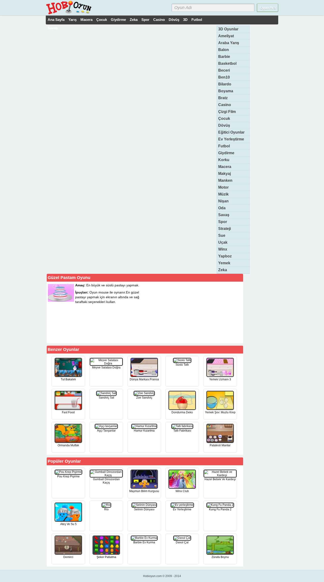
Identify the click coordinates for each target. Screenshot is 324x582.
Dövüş (174, 20)
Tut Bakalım (68, 379)
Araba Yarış (228, 43)
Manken (225, 180)
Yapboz (225, 256)
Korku (223, 160)
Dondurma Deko (182, 412)
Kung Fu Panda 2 (220, 509)
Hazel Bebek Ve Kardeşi (220, 479)
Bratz (223, 98)
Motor (223, 187)
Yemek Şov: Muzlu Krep (220, 412)
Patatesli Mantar (220, 445)
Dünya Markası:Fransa (144, 379)
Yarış (72, 20)
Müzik (223, 194)
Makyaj (224, 174)
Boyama (225, 91)
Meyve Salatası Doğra (106, 367)
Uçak (222, 242)
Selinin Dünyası (144, 509)
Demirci (68, 557)
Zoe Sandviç (144, 397)
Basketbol (227, 63)
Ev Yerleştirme (231, 139)
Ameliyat (226, 36)
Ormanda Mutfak (68, 445)
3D (185, 20)
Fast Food (68, 412)
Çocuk (101, 20)
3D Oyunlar (228, 29)
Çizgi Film (227, 112)
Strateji (224, 229)
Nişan (223, 201)
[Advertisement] (206, 312)
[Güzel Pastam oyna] (122, 335)
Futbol (196, 20)
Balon (223, 50)
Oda (222, 208)
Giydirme (118, 20)
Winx (222, 249)
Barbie (224, 57)
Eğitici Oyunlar (231, 132)
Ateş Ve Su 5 (68, 524)
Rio (106, 509)
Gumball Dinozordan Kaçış (106, 481)
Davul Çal (182, 542)
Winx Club (182, 491)
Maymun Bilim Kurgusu (144, 491)
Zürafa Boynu (220, 557)
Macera (86, 20)
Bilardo (224, 84)
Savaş (53, 28)
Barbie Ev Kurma (144, 542)
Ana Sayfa (56, 20)
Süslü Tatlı (182, 364)
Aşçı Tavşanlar (106, 430)
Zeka (134, 20)
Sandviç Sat (106, 397)
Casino (159, 20)
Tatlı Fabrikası (182, 430)
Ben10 (224, 77)
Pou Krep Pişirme (68, 476)
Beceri (224, 70)
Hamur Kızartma (144, 430)
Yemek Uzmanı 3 (220, 379)
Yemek (224, 263)
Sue (221, 235)
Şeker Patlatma (106, 557)
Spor (145, 20)
